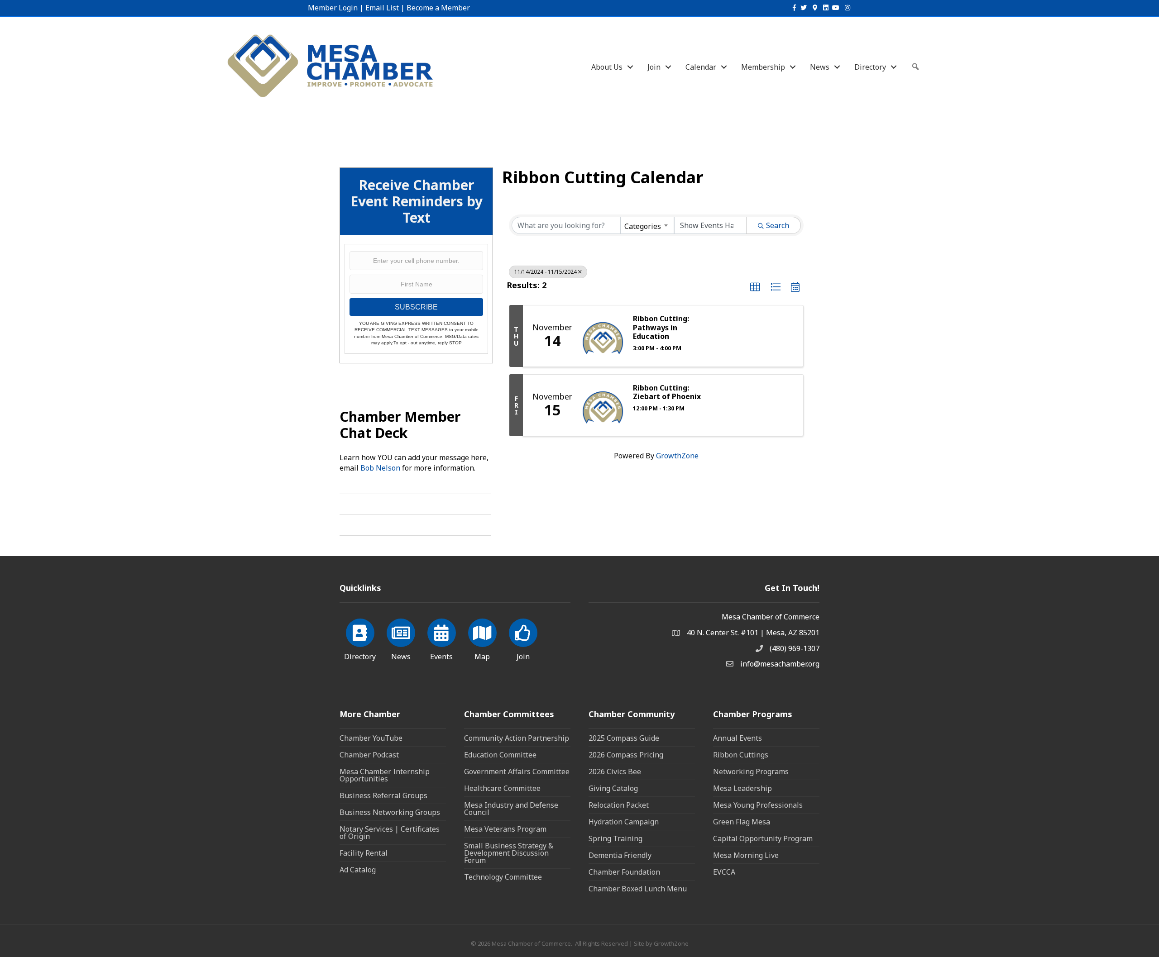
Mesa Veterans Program (505, 829)
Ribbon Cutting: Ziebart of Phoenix (667, 392)
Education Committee (500, 755)
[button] (755, 287)
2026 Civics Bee (615, 771)
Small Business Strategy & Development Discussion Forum (508, 853)
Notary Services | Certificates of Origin (390, 832)
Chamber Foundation (624, 872)
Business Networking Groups (390, 812)
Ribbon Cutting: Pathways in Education (661, 327)
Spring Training (615, 838)
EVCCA (724, 872)
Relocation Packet (619, 805)
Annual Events (737, 738)
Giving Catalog (613, 788)
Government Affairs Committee (517, 771)
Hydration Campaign (624, 822)
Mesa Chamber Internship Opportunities (385, 775)
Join (654, 67)
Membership (763, 67)
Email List (382, 8)
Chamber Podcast (369, 755)
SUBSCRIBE (416, 307)
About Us (607, 67)
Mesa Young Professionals (758, 805)
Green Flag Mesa (741, 822)
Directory (870, 67)
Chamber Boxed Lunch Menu (638, 889)
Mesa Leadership (742, 788)
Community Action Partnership (516, 738)
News (819, 67)
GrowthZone (677, 456)
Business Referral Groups (383, 795)
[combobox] (647, 225)
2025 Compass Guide (624, 738)
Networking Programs (751, 771)
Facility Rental (364, 853)
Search (777, 225)
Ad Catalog (358, 870)
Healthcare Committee (502, 788)
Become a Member (438, 8)
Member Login (333, 8)
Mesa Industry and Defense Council (511, 808)
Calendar (700, 67)
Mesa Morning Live (746, 855)
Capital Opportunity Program (763, 838)
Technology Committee (503, 877)
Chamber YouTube (371, 738)
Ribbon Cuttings (740, 755)
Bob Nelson (380, 468)
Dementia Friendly (620, 855)
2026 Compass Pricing (626, 755)
